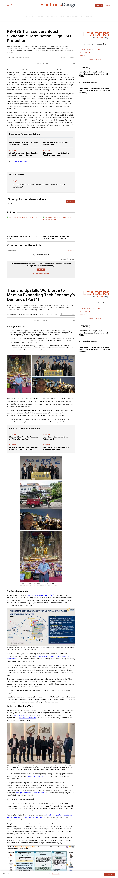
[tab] (12, 250)
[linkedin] (38, 64)
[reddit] (44, 64)
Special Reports (72, 17)
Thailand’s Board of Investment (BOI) (40, 595)
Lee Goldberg (11, 314)
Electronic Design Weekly (55, 17)
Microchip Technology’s (36, 776)
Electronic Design (32, 314)
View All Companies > (95, 59)
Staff (8, 57)
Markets (40, 17)
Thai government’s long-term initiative (30, 793)
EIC (70, 788)
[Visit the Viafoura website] (70, 259)
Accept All (109, 874)
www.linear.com (21, 161)
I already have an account (41, 273)
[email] (47, 64)
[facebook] (35, 64)
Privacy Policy (56, 874)
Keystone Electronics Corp (88, 49)
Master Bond (84, 52)
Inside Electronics (87, 17)
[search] (11, 5)
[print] (74, 64)
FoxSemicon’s (19, 715)
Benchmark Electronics (27, 718)
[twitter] (41, 64)
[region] (41, 255)
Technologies (29, 17)
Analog (9, 26)
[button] (8, 5)
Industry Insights (13, 285)
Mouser (82, 55)
